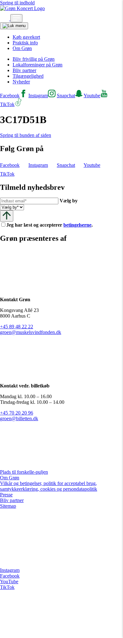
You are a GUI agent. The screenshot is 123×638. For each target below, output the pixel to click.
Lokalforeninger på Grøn (37, 64)
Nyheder (21, 81)
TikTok (7, 587)
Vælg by (69, 200)
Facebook (10, 576)
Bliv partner (24, 70)
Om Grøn (22, 48)
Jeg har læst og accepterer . (54, 225)
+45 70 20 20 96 (16, 412)
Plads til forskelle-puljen (24, 472)
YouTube (9, 581)
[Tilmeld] (6, 215)
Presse (6, 494)
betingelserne (77, 225)
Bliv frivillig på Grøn (34, 59)
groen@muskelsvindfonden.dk (30, 332)
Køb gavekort (26, 37)
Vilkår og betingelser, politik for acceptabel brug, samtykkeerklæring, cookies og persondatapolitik (48, 486)
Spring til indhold (17, 2)
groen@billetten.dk (19, 418)
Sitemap (8, 506)
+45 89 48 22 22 (16, 326)
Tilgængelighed (28, 76)
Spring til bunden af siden (25, 135)
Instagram (10, 570)
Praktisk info (25, 42)
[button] (5, 18)
